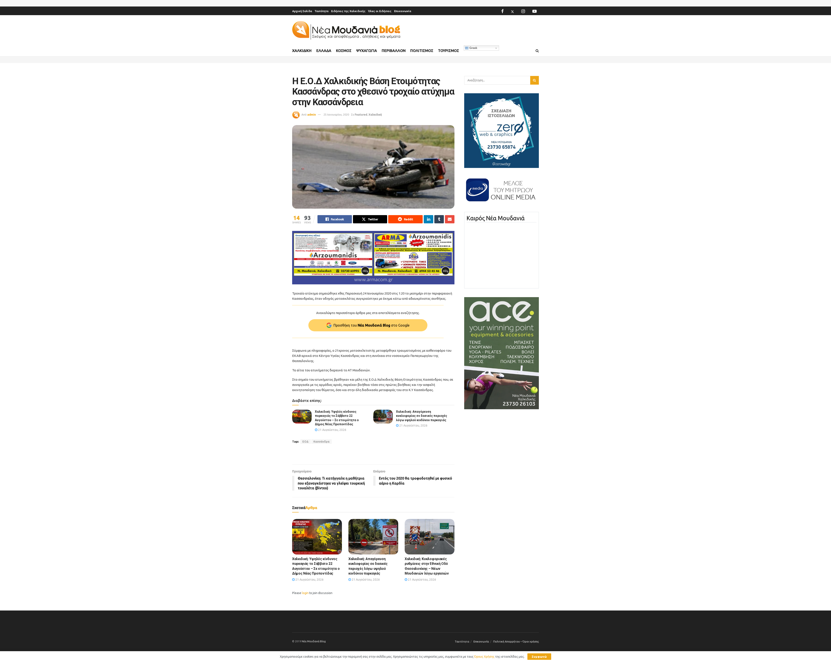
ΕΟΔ (306, 441)
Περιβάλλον (394, 50)
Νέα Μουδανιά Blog (314, 641)
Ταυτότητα (322, 11)
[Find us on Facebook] (502, 11)
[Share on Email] (449, 219)
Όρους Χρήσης (484, 656)
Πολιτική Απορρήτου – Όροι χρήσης (516, 641)
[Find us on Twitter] (512, 11)
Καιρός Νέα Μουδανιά (496, 218)
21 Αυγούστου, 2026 (331, 430)
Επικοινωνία (402, 11)
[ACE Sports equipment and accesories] (501, 353)
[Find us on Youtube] (534, 11)
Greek (473, 48)
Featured (361, 114)
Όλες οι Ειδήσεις (379, 11)
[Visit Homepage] (346, 30)
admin (311, 114)
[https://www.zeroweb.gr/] (501, 130)
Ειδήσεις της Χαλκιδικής (348, 11)
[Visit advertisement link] (373, 257)
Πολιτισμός (421, 50)
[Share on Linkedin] (428, 219)
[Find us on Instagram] (523, 11)
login (305, 593)
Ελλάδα (323, 50)
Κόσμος (343, 50)
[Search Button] (537, 50)
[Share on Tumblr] (439, 219)
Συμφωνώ (539, 656)
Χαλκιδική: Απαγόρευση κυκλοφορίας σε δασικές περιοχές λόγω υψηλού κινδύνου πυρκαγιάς (421, 416)
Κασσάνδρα (322, 441)
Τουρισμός (448, 50)
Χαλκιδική (302, 50)
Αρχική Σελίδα (302, 11)
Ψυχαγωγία (366, 50)
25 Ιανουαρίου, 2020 (336, 114)
